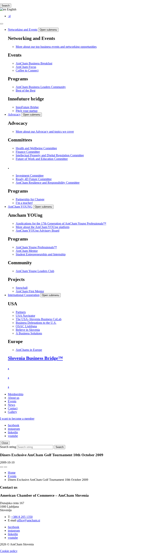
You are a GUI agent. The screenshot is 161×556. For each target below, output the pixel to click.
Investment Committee (30, 175)
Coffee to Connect (27, 70)
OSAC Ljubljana (26, 326)
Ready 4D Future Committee (34, 179)
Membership (15, 394)
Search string (8, 447)
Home (12, 472)
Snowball (21, 287)
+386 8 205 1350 (22, 516)
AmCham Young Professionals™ (36, 247)
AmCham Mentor (27, 250)
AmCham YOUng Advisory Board (37, 230)
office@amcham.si (28, 520)
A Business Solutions (29, 333)
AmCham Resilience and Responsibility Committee (48, 182)
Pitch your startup (27, 110)
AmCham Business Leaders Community (41, 87)
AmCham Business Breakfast (34, 63)
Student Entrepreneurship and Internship (41, 254)
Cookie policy (8, 551)
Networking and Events (22, 29)
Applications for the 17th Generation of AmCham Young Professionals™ (61, 223)
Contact (12, 408)
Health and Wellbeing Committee (36, 148)
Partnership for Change (30, 199)
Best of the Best (25, 90)
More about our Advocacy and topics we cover (45, 131)
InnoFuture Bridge (27, 107)
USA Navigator (25, 315)
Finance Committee (28, 151)
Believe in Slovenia (28, 329)
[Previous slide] (1, 467)
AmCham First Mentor (30, 291)
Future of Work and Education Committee (42, 159)
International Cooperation (23, 295)
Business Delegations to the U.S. (36, 322)
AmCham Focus (26, 67)
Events (12, 401)
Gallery (12, 412)
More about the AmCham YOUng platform (42, 227)
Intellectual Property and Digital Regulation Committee (50, 155)
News (11, 404)
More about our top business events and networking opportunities (56, 46)
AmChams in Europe (29, 349)
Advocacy (14, 114)
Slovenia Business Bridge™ (35, 358)
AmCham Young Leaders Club (35, 271)
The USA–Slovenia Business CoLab (38, 319)
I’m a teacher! (24, 203)
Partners (21, 312)
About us (13, 397)
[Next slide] (5, 467)
